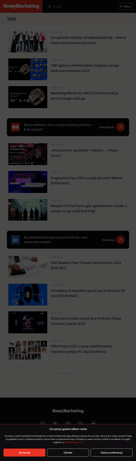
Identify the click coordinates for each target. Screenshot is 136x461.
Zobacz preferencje (112, 452)
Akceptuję (24, 452)
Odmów (68, 452)
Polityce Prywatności (73, 442)
